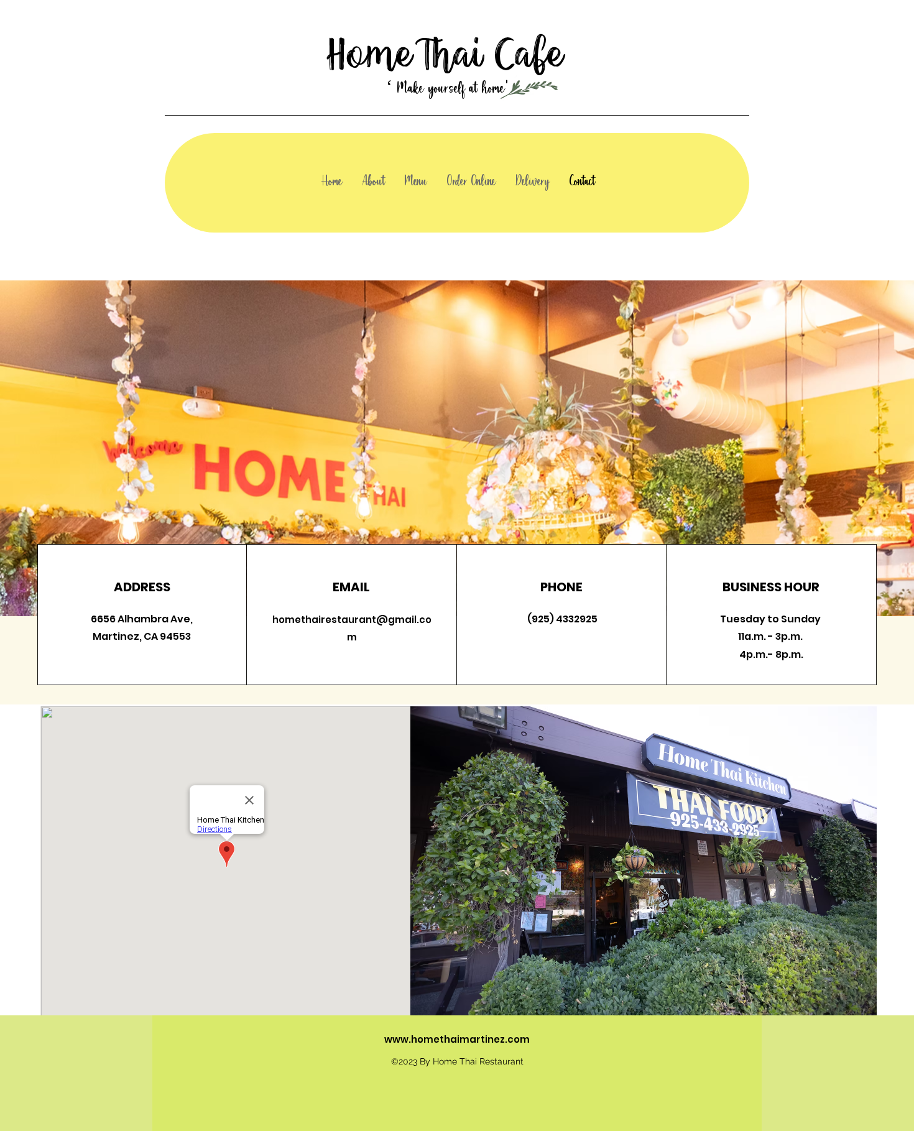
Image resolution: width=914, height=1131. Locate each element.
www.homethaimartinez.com (457, 1039)
